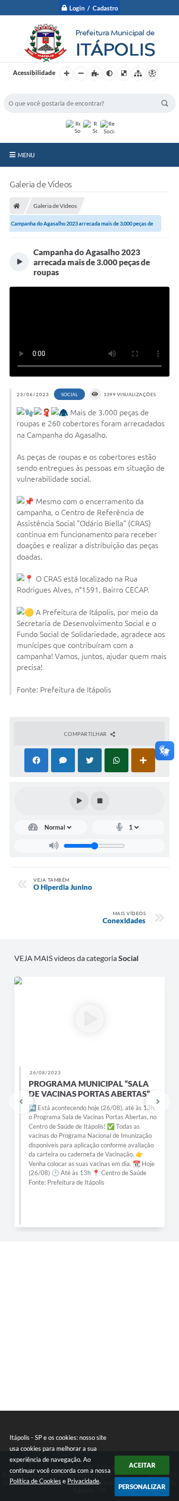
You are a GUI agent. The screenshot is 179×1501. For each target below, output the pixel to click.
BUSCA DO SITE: (32, 89)
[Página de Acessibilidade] (152, 73)
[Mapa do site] (138, 73)
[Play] (79, 800)
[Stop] (99, 800)
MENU (26, 154)
